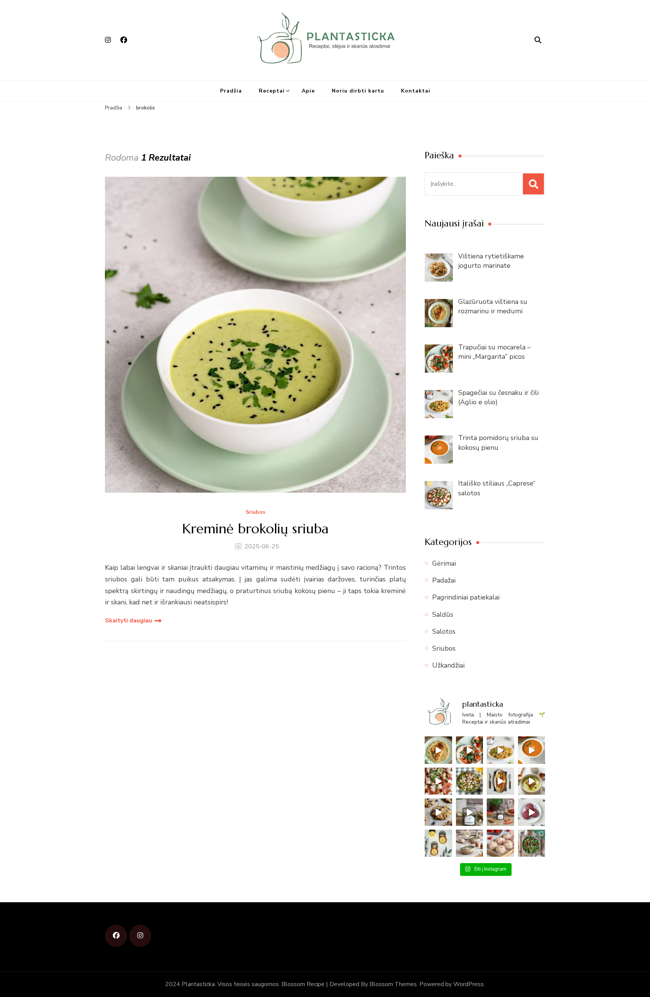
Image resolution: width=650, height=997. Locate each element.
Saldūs (442, 614)
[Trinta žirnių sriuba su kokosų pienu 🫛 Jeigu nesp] (531, 781)
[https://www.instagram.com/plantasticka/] (140, 936)
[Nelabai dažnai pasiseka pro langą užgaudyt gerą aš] (438, 843)
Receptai (272, 90)
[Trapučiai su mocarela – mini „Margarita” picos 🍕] (469, 750)
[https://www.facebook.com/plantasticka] (116, 936)
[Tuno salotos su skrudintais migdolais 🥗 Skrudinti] (531, 843)
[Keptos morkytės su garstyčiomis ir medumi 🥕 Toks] (500, 781)
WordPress (468, 984)
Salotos (444, 631)
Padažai (444, 580)
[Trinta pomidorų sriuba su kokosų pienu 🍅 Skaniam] (531, 750)
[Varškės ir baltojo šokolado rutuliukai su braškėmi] (500, 843)
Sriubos (255, 512)
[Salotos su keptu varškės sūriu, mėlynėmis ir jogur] (469, 781)
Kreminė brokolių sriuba (255, 529)
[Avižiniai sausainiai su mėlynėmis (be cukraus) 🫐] (438, 812)
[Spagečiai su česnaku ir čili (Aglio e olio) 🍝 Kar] (500, 750)
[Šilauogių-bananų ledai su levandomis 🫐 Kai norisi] (531, 812)
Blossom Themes (393, 984)
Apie (308, 90)
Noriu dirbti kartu (358, 90)
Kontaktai (415, 90)
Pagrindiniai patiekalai (466, 597)
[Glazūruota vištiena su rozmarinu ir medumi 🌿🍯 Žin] (438, 750)
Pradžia (231, 90)
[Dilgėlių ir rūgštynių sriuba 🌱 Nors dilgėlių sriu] (469, 843)
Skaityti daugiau (128, 620)
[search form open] (538, 40)
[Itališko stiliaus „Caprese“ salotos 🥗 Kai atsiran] (438, 781)
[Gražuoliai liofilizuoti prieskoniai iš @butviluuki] (469, 812)
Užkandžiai (448, 665)
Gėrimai (444, 563)
